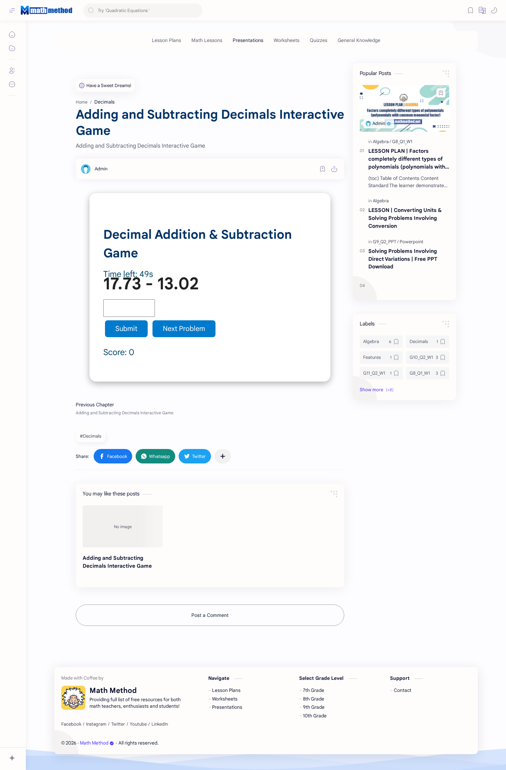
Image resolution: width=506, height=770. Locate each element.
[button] (482, 10)
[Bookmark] (470, 10)
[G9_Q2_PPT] (386, 241)
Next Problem (184, 328)
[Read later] (322, 169)
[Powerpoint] (411, 241)
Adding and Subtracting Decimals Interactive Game (117, 562)
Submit (126, 328)
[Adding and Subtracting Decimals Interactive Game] (123, 526)
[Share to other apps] (222, 456)
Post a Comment (210, 615)
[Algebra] (382, 141)
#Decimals (90, 436)
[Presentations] (248, 40)
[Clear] (196, 10)
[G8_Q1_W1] (402, 141)
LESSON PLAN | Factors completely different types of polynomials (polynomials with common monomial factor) (406, 159)
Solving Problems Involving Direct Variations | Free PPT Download (403, 259)
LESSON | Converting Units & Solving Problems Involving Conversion (405, 218)
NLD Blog (199, 743)
